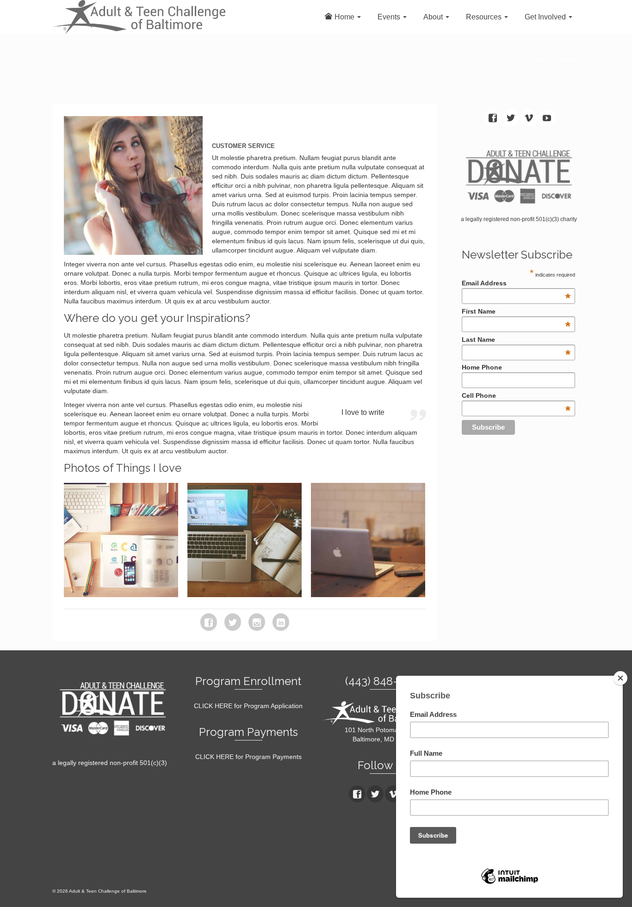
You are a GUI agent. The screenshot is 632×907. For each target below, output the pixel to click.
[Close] (620, 678)
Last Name (516, 339)
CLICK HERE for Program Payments (248, 756)
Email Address (516, 283)
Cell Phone (516, 395)
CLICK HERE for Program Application (248, 706)
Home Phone (482, 367)
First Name (516, 311)
